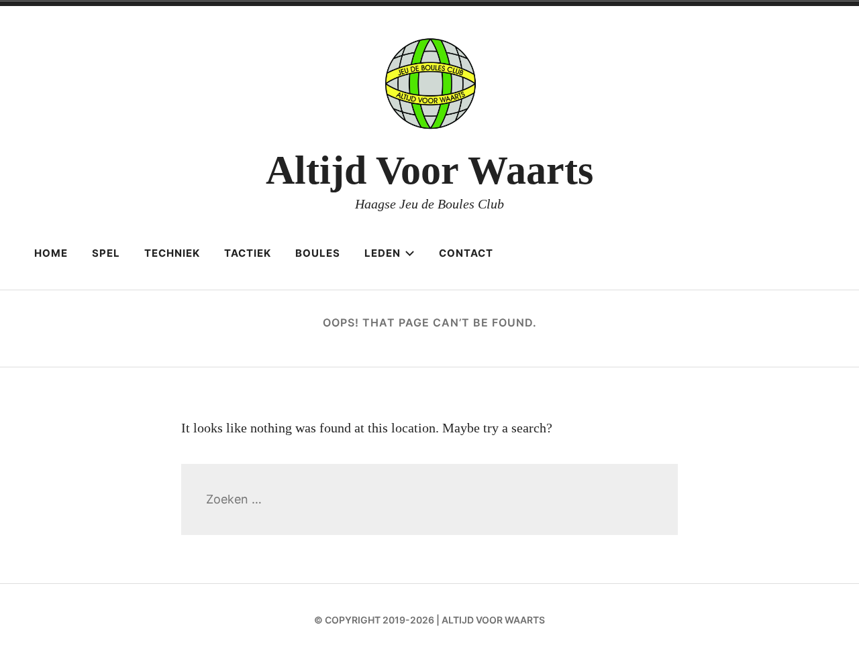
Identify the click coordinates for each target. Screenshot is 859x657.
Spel (106, 253)
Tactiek (247, 253)
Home (51, 253)
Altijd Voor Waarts (429, 170)
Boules (317, 253)
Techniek (172, 253)
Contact (466, 253)
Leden (382, 253)
